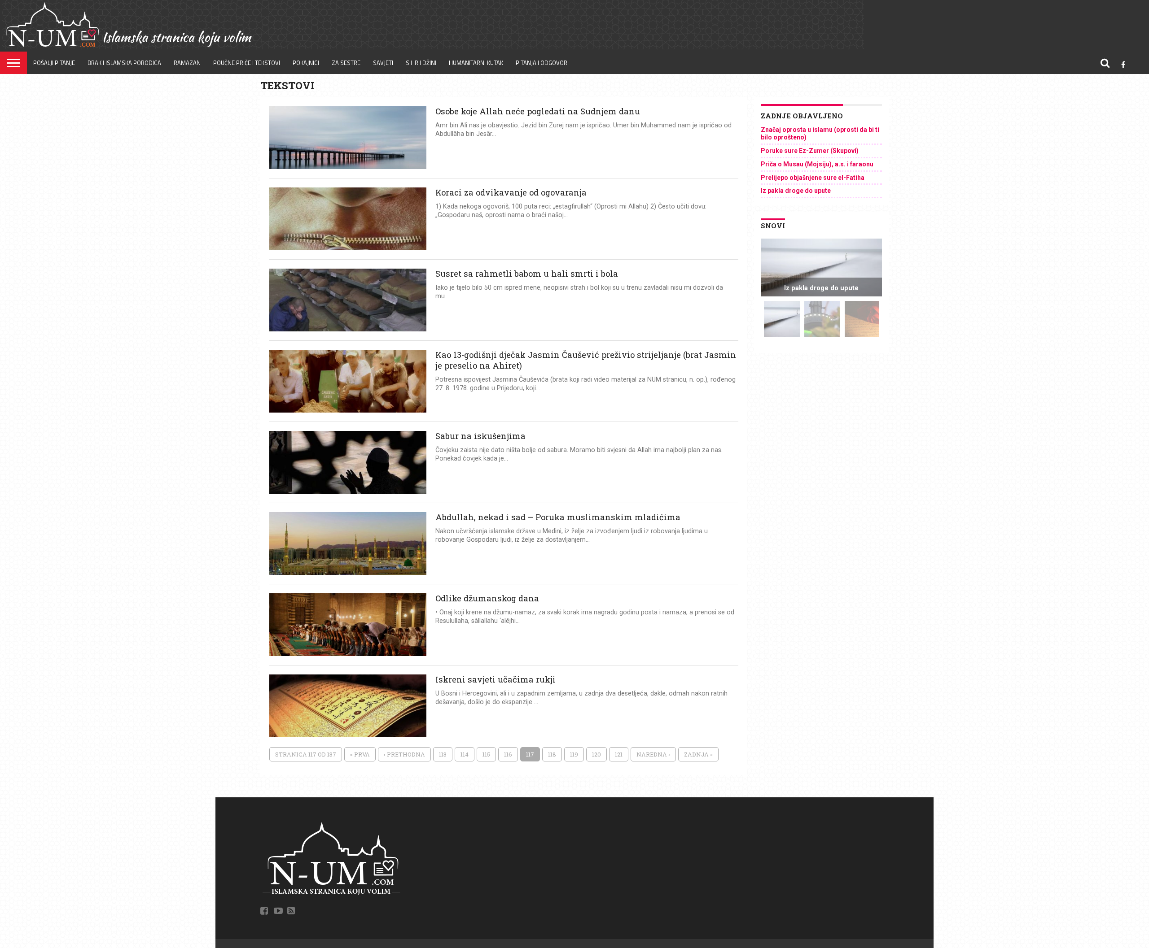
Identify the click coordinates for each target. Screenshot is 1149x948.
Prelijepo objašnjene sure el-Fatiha (812, 177)
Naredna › (653, 754)
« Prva (360, 754)
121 (619, 754)
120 (596, 754)
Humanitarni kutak (476, 62)
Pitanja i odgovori (542, 62)
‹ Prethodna (404, 754)
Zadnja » (698, 754)
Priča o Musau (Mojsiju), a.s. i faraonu (817, 164)
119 (574, 754)
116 (508, 754)
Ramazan (187, 62)
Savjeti (383, 62)
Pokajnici (306, 62)
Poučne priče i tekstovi (246, 62)
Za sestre (346, 62)
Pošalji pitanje (54, 62)
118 (552, 754)
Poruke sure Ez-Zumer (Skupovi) (810, 150)
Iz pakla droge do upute (796, 190)
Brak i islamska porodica (124, 62)
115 (486, 754)
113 (443, 754)
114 (464, 754)
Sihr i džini (421, 62)
